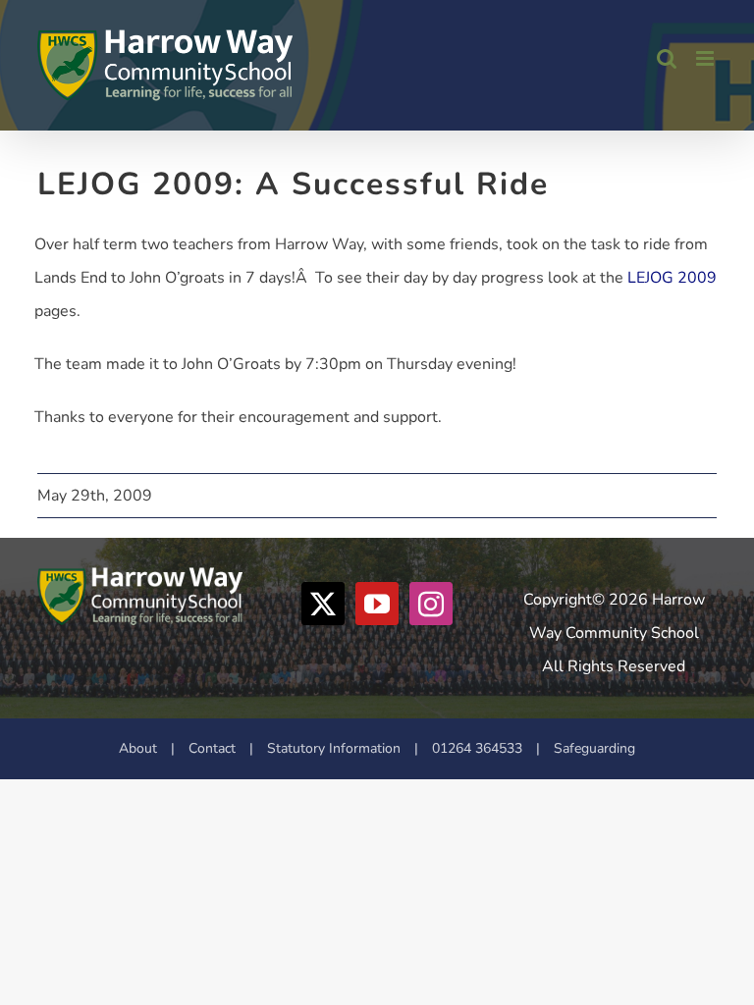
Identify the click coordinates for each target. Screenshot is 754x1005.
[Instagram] (431, 603)
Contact (212, 748)
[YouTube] (377, 603)
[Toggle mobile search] (666, 58)
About (138, 748)
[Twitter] (323, 603)
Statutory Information (334, 748)
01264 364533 (477, 748)
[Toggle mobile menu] (706, 58)
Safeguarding (594, 748)
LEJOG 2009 (672, 278)
